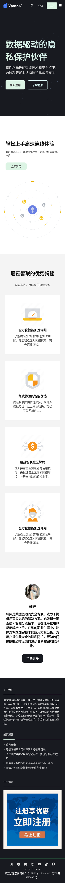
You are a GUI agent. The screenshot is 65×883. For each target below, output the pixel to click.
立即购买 (16, 166)
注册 (51, 6)
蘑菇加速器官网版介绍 (17, 873)
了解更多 (37, 85)
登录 (40, 6)
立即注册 (15, 85)
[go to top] (55, 870)
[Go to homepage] (12, 5)
